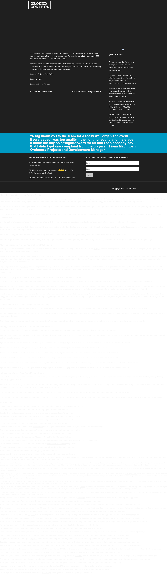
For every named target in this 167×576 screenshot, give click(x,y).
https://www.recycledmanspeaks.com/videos (26, 440)
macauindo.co (38, 426)
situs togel (43, 447)
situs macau (35, 468)
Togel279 (80, 535)
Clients (114, 3)
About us (104, 3)
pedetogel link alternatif (96, 227)
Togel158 (21, 416)
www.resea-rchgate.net (15, 406)
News (122, 3)
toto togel (70, 222)
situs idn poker (31, 454)
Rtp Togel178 (9, 409)
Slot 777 (25, 267)
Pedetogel (27, 437)
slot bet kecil (40, 559)
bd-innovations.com (79, 214)
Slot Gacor (46, 450)
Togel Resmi (52, 569)
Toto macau (41, 308)
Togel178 (10, 397)
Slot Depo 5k (37, 206)
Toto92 (144, 481)
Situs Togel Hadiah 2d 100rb (53, 281)
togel (68, 368)
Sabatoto (90, 492)
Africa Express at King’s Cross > (86, 91)
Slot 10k (25, 330)
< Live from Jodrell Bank (41, 91)
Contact (132, 3)
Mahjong (97, 248)
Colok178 (134, 457)
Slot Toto (65, 256)
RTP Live (11, 199)
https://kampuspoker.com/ (56, 444)
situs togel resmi (131, 474)
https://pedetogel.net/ (29, 430)
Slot (52, 234)
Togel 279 (61, 413)
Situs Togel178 (12, 392)
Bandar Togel (129, 384)
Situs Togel (49, 321)
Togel (54, 358)
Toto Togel (27, 294)
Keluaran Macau (44, 286)
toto (64, 343)
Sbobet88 (78, 555)
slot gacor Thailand (49, 335)
